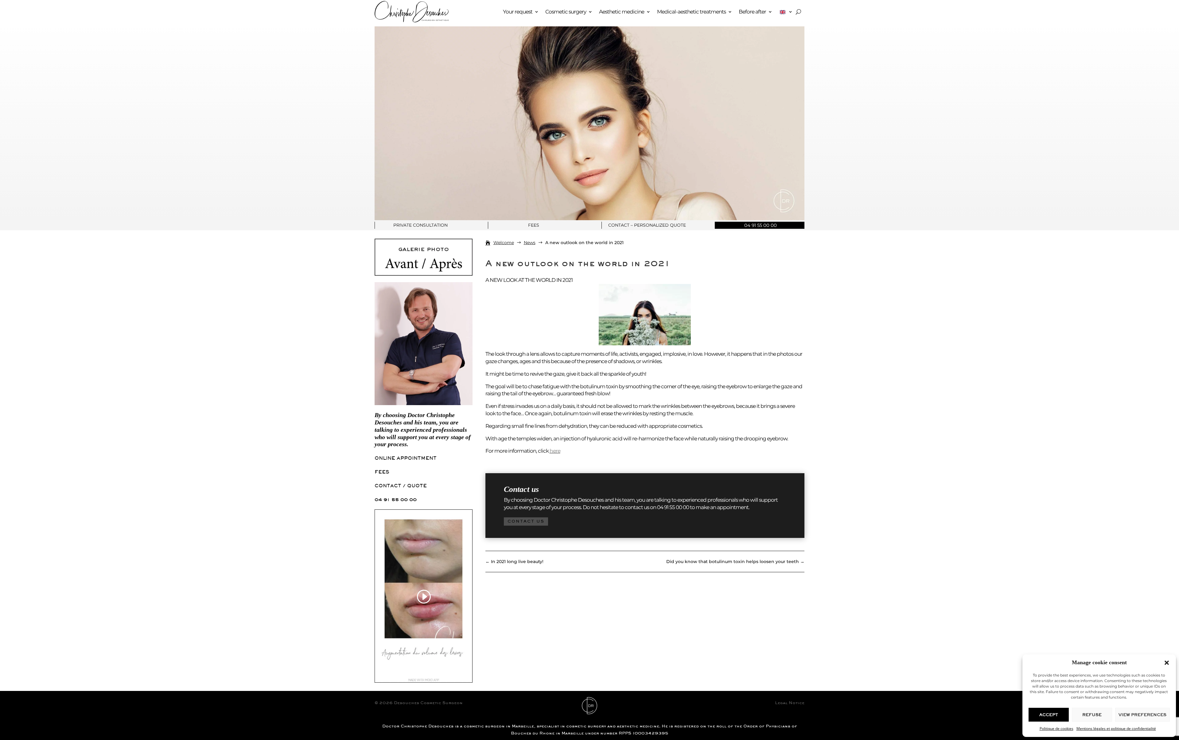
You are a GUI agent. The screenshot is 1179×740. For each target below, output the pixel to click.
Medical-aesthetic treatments (691, 12)
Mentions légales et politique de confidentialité (1116, 728)
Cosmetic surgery (565, 12)
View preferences (1142, 714)
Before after (752, 12)
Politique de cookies (1056, 728)
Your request (517, 12)
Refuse (1092, 714)
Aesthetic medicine (621, 12)
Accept (1048, 714)
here (555, 451)
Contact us (526, 521)
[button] (1167, 663)
